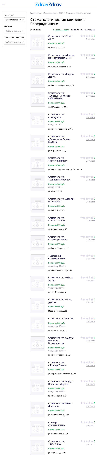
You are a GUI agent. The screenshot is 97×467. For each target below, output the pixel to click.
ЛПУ (61, 13)
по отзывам (89, 30)
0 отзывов (90, 39)
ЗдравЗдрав (35, 13)
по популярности (61, 30)
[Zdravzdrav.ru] (48, 4)
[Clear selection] (20, 20)
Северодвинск (50, 13)
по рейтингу (76, 30)
